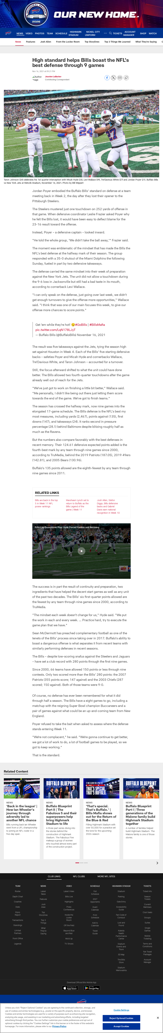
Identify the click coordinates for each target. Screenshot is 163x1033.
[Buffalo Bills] (81, 1002)
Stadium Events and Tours (121, 946)
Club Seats (147, 912)
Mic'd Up (69, 938)
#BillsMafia (97, 324)
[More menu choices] (105, 33)
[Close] (157, 1017)
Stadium (121, 891)
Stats (17, 907)
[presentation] (158, 863)
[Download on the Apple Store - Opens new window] (70, 988)
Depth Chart (18, 896)
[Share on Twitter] (113, 79)
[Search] (110, 33)
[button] (81, 551)
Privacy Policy (59, 1026)
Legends (17, 944)
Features (43, 899)
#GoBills (81, 324)
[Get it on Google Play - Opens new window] (91, 989)
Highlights (69, 901)
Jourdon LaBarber (53, 76)
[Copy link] (126, 78)
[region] (81, 1018)
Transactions (17, 920)
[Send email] (119, 79)
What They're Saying (43, 931)
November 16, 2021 (91, 335)
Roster (18, 891)
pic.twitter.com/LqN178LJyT (55, 330)
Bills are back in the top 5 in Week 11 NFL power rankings (46, 503)
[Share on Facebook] (107, 79)
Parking (121, 896)
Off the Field (69, 925)
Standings (17, 925)
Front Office (18, 938)
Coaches (17, 901)
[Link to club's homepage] (8, 33)
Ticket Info (147, 891)
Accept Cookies (121, 1026)
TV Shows (69, 944)
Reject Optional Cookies (121, 1018)
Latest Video (69, 891)
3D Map (121, 954)
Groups (147, 917)
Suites (147, 922)
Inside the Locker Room (69, 917)
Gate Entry (121, 901)
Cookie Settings (121, 1010)
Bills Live (69, 896)
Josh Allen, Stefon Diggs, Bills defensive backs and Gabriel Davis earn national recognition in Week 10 (108, 506)
